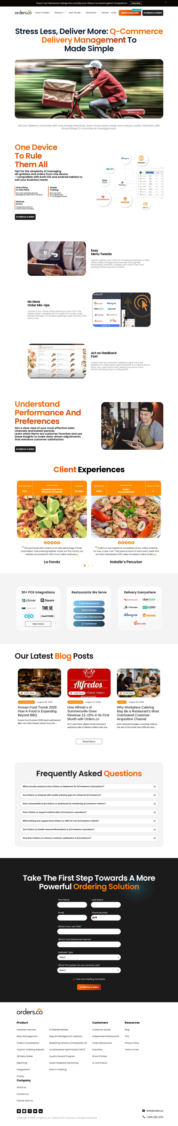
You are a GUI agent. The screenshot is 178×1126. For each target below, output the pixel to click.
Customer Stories (75, 702)
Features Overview (26, 1029)
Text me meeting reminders (90, 979)
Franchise (97, 1049)
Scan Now (136, 3)
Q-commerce (99, 1062)
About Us (21, 1087)
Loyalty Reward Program (62, 1056)
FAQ (127, 1036)
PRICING (105, 12)
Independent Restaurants (89, 616)
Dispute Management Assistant (65, 1036)
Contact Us (23, 1094)
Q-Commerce (89, 623)
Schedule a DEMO (153, 12)
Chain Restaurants (89, 603)
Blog (127, 1029)
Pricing (20, 1076)
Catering (122, 702)
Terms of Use (132, 1049)
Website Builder (130, 12)
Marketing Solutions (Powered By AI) (68, 1042)
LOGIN (113, 12)
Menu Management (27, 1036)
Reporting (22, 1062)
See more (38, 623)
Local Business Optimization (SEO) (67, 1049)
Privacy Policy (132, 1042)
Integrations (23, 1069)
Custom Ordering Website (30, 1049)
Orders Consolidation (28, 1042)
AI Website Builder (58, 1029)
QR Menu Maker (25, 1056)
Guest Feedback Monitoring (63, 1062)
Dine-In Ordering (58, 1069)
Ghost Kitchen (89, 610)
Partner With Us (25, 1100)
